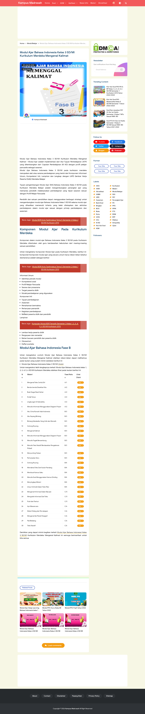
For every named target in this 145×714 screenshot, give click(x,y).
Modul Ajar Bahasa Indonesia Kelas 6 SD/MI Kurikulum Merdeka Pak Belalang (51, 632)
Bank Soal (99, 203)
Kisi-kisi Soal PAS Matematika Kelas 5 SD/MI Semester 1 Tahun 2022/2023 (115, 103)
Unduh (61, 364)
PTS (113, 211)
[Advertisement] (72, 23)
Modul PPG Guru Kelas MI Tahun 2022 (51, 609)
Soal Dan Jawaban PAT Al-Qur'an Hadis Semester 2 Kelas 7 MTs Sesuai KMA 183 (115, 113)
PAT (113, 197)
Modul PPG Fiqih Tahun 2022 (75, 608)
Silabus (115, 220)
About (34, 696)
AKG (98, 186)
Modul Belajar (27, 69)
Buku (98, 211)
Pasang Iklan (77, 696)
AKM (98, 189)
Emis (98, 214)
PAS (113, 194)
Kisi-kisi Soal (100, 226)
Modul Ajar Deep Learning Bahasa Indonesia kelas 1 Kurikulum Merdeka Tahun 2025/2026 (29, 611)
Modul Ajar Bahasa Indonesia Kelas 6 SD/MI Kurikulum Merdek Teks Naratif (29, 632)
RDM (114, 214)
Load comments (55, 645)
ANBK (98, 194)
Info (97, 220)
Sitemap (109, 696)
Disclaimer (61, 696)
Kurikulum (116, 186)
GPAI (98, 217)
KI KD (98, 223)
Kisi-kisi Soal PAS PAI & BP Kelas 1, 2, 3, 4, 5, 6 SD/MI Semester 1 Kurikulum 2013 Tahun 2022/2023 (114, 91)
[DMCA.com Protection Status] (106, 48)
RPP (113, 217)
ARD (97, 197)
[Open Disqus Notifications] (113, 3)
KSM (97, 228)
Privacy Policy (94, 696)
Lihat (79, 382)
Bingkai (99, 206)
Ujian (114, 226)
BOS (97, 209)
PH (113, 203)
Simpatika (116, 223)
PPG (114, 206)
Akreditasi (100, 192)
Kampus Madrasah (72, 709)
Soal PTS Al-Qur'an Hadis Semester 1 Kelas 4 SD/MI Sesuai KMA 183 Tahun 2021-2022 (115, 124)
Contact (47, 696)
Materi (114, 189)
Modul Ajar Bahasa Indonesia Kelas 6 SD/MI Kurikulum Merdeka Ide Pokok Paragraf (74, 632)
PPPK (114, 209)
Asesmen (99, 200)
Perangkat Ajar (117, 200)
